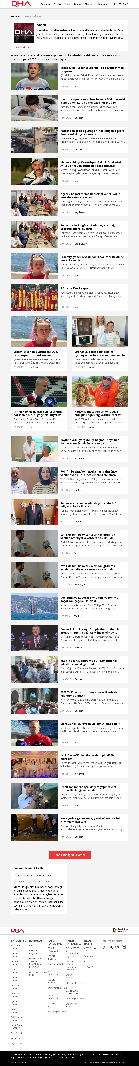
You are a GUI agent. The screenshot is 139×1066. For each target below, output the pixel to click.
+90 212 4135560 (52, 981)
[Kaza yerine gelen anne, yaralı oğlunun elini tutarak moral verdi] (34, 827)
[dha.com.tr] (22, 931)
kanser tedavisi (45, 875)
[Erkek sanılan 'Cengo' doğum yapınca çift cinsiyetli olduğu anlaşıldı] (34, 796)
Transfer (20, 881)
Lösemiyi (35, 881)
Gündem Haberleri (15, 955)
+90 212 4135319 (52, 957)
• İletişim (96, 1062)
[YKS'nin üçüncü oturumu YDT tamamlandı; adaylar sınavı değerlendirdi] (34, 669)
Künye (32, 945)
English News (17, 1043)
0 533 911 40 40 (90, 949)
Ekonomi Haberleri (15, 986)
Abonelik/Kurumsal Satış (38, 973)
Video (77, 275)
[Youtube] (124, 947)
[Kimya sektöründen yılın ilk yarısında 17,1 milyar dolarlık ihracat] (34, 512)
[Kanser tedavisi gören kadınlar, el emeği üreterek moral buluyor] (34, 234)
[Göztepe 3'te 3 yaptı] (34, 297)
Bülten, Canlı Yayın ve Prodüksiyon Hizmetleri (35, 962)
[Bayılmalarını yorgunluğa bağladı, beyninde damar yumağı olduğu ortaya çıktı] (34, 449)
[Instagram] (117, 947)
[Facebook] (105, 947)
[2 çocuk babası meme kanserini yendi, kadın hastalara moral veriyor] (34, 203)
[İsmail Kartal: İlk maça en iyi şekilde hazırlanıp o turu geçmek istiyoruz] (39, 391)
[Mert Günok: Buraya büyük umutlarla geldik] (34, 733)
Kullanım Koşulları (33, 952)
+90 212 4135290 (70, 976)
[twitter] (111, 947)
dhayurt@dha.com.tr (57, 988)
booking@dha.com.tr (76, 998)
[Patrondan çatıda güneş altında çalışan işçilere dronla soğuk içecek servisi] (34, 140)
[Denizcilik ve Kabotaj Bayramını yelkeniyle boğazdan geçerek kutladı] (34, 606)
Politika (58, 4)
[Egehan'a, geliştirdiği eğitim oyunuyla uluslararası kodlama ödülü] (100, 331)
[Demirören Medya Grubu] (120, 930)
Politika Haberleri (15, 963)
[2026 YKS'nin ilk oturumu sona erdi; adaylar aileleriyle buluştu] (34, 701)
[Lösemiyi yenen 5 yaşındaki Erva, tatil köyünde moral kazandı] (34, 266)
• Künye (88, 1062)
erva (47, 881)
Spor (67, 4)
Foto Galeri (33, 367)
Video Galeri (17, 1038)
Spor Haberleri (15, 971)
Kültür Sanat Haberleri (16, 1026)
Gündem (45, 4)
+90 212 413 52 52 (72, 1005)
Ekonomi (90, 4)
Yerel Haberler (15, 1010)
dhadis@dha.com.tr (75, 983)
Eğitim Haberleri (15, 1002)
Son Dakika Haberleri (16, 947)
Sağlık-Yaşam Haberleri (17, 1018)
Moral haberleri (33, 16)
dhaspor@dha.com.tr (58, 1011)
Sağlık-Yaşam (81, 212)
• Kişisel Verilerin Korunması (113, 1062)
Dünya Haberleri (15, 979)
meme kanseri (24, 875)
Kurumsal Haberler (15, 994)
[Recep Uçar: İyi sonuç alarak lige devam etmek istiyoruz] (34, 76)
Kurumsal (103, 4)
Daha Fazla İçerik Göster (69, 855)
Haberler (15, 16)
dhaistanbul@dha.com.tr (59, 964)
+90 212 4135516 (52, 1005)
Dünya (77, 4)
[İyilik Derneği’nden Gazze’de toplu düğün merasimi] (34, 764)
